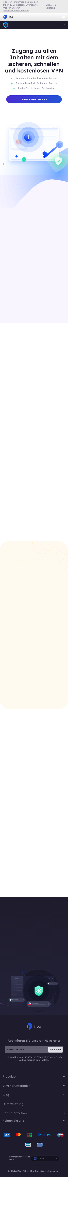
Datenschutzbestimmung (16, 10)
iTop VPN (8, 16)
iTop (34, 1026)
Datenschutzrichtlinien (19, 1156)
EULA (11, 1159)
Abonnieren (55, 1049)
